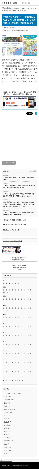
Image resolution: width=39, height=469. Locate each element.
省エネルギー (7, 440)
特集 (5, 431)
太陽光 (6, 412)
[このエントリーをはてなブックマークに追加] (36, 114)
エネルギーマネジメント (10, 393)
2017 (4, 359)
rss (23, 3)
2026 (4, 280)
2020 (4, 332)
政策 (5, 418)
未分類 (6, 425)
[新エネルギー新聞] (9, 3)
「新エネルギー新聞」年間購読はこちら (14, 220)
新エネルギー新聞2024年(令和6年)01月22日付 (16, 30)
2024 (4, 296)
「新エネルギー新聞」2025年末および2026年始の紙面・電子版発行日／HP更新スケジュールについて (18, 195)
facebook (29, 3)
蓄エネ (9, 7)
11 (4, 292)
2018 (4, 350)
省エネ (6, 437)
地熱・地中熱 (7, 409)
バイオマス (7, 399)
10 (30, 289)
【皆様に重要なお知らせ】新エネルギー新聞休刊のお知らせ (19, 178)
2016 (4, 368)
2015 (4, 377)
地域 (5, 406)
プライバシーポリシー (6, 461)
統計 (5, 444)
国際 (5, 403)
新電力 (6, 422)
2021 (4, 323)
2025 (4, 287)
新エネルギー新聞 (13, 465)
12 (7, 292)
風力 (5, 453)
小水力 (6, 415)
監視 (5, 434)
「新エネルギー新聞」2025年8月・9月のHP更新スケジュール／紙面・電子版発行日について (18, 213)
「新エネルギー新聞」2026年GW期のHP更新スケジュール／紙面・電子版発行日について (19, 187)
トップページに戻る (8, 162)
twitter (26, 3)
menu (34, 3)
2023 (4, 305)
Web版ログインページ (19, 258)
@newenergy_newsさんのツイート (12, 241)
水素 (5, 428)
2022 (4, 314)
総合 (5, 447)
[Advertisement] (19, 136)
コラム (6, 396)
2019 (4, 341)
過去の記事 (33, 171)
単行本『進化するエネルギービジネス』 (14, 224)
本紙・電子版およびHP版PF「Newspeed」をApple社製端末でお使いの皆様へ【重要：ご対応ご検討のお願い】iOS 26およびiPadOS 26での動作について (19, 204)
